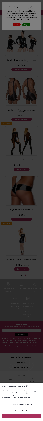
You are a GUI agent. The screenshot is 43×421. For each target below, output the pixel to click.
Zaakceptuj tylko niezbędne (21, 405)
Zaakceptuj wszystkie (21, 416)
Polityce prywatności (23, 397)
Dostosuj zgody (21, 410)
